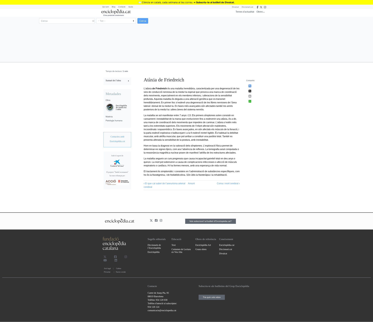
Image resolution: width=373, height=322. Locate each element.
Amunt (191, 183)
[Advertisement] (279, 39)
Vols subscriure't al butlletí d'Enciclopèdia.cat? (210, 221)
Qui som (105, 7)
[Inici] (116, 11)
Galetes (118, 268)
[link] (117, 81)
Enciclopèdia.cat (226, 245)
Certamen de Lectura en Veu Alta (181, 250)
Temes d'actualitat (245, 12)
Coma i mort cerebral (228, 183)
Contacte (121, 7)
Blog (113, 7)
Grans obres (200, 249)
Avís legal (107, 268)
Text (173, 245)
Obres (259, 12)
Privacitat (107, 272)
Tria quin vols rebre (212, 297)
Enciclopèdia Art (203, 245)
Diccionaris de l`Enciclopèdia (154, 246)
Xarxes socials (121, 272)
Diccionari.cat (247, 7)
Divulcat (235, 7)
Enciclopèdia (154, 252)
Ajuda (130, 7)
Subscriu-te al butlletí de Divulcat (215, 2)
